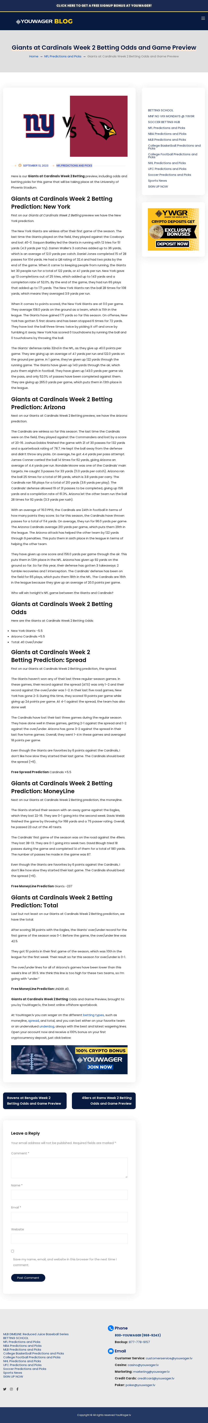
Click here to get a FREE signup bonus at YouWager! (104, 5)
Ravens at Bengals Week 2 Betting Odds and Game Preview (34, 1101)
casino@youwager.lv (143, 1365)
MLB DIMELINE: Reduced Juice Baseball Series (36, 1334)
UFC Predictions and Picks (167, 169)
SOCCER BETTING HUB (164, 122)
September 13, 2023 (35, 165)
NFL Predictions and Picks (62, 56)
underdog (46, 1026)
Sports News (157, 180)
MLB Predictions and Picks (167, 139)
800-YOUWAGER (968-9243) (138, 1335)
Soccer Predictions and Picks (169, 175)
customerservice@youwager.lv (169, 1358)
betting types (93, 1015)
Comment (20, 1153)
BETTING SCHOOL (160, 110)
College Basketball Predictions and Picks (174, 146)
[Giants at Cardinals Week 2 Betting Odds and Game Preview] (69, 126)
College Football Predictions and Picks (172, 155)
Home (33, 56)
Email (16, 1207)
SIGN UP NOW (158, 186)
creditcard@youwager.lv (156, 1378)
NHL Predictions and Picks (167, 163)
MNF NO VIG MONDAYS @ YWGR (171, 116)
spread (33, 1020)
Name (17, 1185)
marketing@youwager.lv (151, 1371)
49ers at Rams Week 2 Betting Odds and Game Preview (107, 1101)
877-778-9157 (139, 1342)
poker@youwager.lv (140, 1385)
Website (17, 1229)
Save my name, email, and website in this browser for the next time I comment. (65, 1262)
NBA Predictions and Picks (167, 134)
